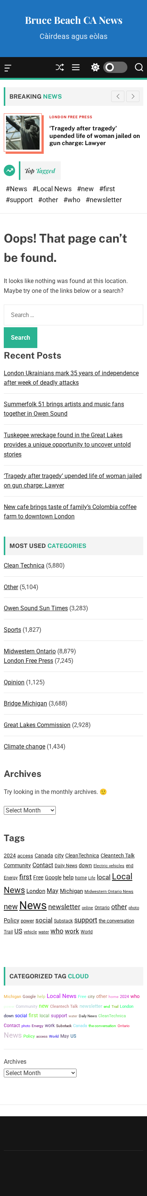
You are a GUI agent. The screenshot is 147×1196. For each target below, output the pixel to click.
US (18, 931)
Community (17, 865)
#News (17, 189)
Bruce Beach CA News (73, 20)
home (81, 877)
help (68, 877)
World (87, 932)
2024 (10, 856)
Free (38, 877)
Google (53, 877)
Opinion (14, 682)
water (43, 932)
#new (86, 189)
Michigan (71, 891)
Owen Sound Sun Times (36, 608)
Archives (15, 1061)
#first (107, 189)
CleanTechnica (82, 856)
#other (49, 200)
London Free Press (23, 117)
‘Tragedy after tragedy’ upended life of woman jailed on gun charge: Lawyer (47, 135)
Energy (11, 877)
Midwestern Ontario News (108, 891)
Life (91, 878)
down (85, 865)
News (33, 905)
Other (11, 587)
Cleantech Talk (118, 856)
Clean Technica (24, 565)
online (87, 907)
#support (20, 200)
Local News (62, 996)
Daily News (66, 865)
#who (72, 200)
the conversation (116, 921)
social (43, 920)
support (85, 920)
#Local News (52, 189)
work (72, 931)
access (25, 856)
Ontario (102, 907)
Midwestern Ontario (30, 651)
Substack (63, 921)
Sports (12, 629)
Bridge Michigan (25, 703)
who (57, 931)
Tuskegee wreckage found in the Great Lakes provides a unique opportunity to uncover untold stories (67, 445)
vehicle (30, 932)
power (27, 921)
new (11, 906)
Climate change (24, 746)
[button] (132, 96)
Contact (42, 865)
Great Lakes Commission (37, 725)
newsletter (64, 907)
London (35, 891)
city (59, 855)
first (25, 877)
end (129, 865)
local (103, 877)
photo (134, 907)
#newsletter (104, 200)
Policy (11, 920)
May (52, 891)
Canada (44, 856)
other (119, 907)
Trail (8, 932)
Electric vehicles (108, 865)
